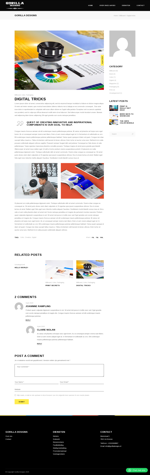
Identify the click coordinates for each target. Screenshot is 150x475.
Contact (8, 439)
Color (23, 95)
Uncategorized (20, 264)
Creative (28, 237)
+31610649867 (112, 443)
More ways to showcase (127, 115)
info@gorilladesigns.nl (113, 446)
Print (111, 90)
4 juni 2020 (102, 60)
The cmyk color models (127, 122)
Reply (28, 320)
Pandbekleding (58, 445)
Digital (34, 237)
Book (111, 74)
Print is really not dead (125, 108)
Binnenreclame (58, 442)
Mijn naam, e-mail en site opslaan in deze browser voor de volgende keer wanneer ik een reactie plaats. (53, 395)
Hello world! (21, 267)
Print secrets (52, 285)
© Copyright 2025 (17, 472)
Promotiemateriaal (59, 451)
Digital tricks (83, 285)
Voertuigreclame (59, 454)
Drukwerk (56, 439)
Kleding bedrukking (59, 448)
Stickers (56, 436)
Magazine (112, 83)
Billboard (122, 15)
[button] (137, 470)
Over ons (8, 436)
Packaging (29, 95)
